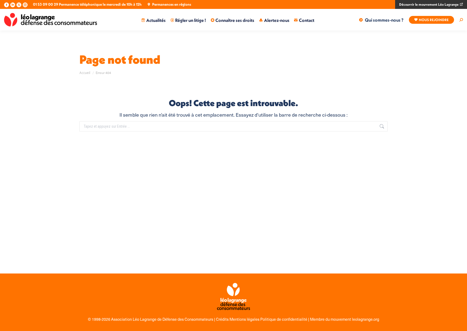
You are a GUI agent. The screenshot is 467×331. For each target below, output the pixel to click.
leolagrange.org (365, 319)
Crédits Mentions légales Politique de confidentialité (262, 319)
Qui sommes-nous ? (384, 20)
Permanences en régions (171, 4)
